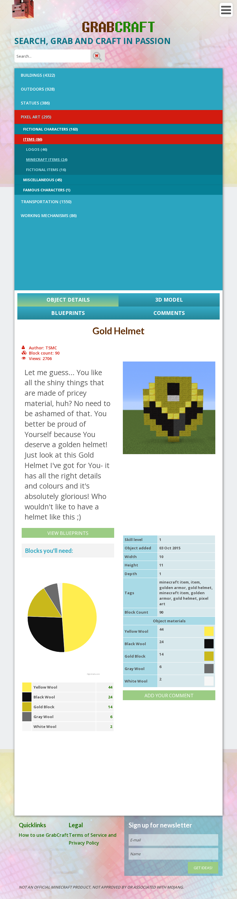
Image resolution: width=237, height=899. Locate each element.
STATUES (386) (35, 103)
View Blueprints (67, 533)
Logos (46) (36, 149)
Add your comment (169, 695)
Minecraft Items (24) (46, 159)
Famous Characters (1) (46, 189)
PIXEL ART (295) (36, 117)
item (195, 582)
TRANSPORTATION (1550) (46, 201)
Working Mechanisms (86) (49, 215)
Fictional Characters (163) (50, 129)
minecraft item (174, 582)
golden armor (172, 587)
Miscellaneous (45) (42, 179)
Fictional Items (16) (46, 169)
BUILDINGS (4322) (38, 75)
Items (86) (32, 139)
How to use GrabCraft (43, 835)
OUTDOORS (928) (38, 89)
